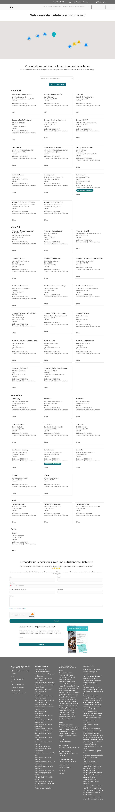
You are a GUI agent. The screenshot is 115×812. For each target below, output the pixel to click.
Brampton (62, 725)
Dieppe (61, 753)
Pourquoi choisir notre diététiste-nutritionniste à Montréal (91, 781)
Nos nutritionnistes (16, 682)
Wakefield (62, 719)
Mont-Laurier (63, 688)
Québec (61, 695)
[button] (54, 35)
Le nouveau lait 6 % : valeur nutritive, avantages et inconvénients (91, 672)
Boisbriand (68, 673)
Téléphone (12, 583)
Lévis (74, 684)
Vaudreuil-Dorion (64, 717)
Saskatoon (67, 767)
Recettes (77, 6)
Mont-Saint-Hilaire (73, 688)
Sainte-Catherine (71, 708)
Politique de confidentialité (17, 609)
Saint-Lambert (69, 706)
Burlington (69, 725)
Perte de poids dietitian (42, 746)
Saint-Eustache (71, 701)
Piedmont (62, 693)
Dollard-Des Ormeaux (66, 679)
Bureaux (71, 6)
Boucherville (63, 675)
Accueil (45, 6)
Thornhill (61, 733)
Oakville (66, 731)
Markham (62, 729)
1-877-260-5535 (59, 2)
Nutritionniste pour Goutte (43, 705)
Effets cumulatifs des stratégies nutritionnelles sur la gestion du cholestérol (93, 792)
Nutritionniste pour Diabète (43, 689)
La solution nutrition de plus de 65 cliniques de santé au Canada (93, 757)
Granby (61, 684)
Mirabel (76, 686)
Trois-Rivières (71, 714)
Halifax (69, 747)
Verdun (72, 717)
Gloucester (62, 727)
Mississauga (74, 729)
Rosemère (62, 697)
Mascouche (69, 686)
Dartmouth (62, 747)
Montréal (62, 690)
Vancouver (73, 761)
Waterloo (68, 736)
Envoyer (56, 621)
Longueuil (62, 686)
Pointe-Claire (70, 693)
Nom (11, 577)
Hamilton (69, 727)
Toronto (67, 733)
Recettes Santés (15, 690)
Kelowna (61, 761)
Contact (13, 676)
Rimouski (75, 695)
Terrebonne (62, 714)
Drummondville (64, 682)
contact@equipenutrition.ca (80, 2)
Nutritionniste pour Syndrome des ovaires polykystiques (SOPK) (44, 773)
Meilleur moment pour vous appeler (18, 589)
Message (12, 596)
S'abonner (41, 644)
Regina (61, 767)
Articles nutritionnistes (17, 687)
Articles (82, 6)
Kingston (76, 727)
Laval (70, 684)
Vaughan (61, 736)
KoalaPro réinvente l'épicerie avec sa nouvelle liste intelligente (92, 720)
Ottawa (72, 731)
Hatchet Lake (76, 747)
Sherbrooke (70, 712)
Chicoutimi (71, 677)
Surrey (67, 761)
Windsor (74, 736)
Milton (67, 729)
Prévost (77, 693)
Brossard (70, 675)
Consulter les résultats (57, 84)
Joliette (66, 684)
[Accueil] (11, 6)
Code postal (60, 589)
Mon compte (101, 2)
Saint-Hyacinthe (64, 703)
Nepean (61, 731)
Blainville (61, 673)
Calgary (61, 742)
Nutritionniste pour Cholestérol (45, 683)
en (88, 7)
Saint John (62, 756)
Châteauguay (63, 677)
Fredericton (67, 753)
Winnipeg (62, 773)
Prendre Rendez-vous (98, 7)
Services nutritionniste (54, 6)
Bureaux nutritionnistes (17, 684)
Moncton (75, 753)
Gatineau (72, 682)
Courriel (59, 577)
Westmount (69, 719)
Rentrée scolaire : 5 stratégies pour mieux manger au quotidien (92, 682)
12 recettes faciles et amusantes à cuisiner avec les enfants (92, 746)
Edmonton (67, 742)
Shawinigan (62, 712)
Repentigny (67, 695)
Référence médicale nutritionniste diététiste (20, 672)
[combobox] (11, 586)
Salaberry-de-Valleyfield (66, 710)
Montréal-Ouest (70, 690)
